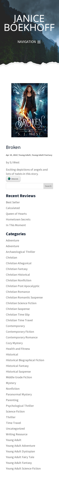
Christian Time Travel (19, 320)
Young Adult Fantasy (42, 155)
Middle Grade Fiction (19, 377)
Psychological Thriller (20, 406)
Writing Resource (16, 434)
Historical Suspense (18, 371)
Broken (13, 147)
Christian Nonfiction (18, 280)
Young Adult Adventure (20, 445)
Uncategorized (15, 428)
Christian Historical (18, 274)
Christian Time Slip (18, 314)
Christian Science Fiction (21, 303)
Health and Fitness (18, 349)
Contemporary (15, 326)
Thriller (10, 417)
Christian (11, 257)
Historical (12, 354)
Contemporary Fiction (20, 331)
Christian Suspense (18, 309)
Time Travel (13, 423)
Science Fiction (15, 411)
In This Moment (16, 225)
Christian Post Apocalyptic (22, 286)
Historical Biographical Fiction (25, 360)
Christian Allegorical (18, 263)
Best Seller (13, 202)
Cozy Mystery (14, 343)
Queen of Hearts (16, 213)
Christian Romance (18, 291)
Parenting (12, 400)
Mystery (11, 383)
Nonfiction (13, 388)
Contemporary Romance (22, 337)
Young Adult (25, 155)
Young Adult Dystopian (20, 451)
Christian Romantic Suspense (24, 297)
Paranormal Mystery (19, 394)
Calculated (13, 208)
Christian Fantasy (17, 269)
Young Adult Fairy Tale (20, 457)
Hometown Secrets (18, 219)
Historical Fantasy (17, 366)
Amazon (14, 179)
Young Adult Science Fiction (23, 468)
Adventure (12, 240)
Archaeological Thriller (20, 252)
